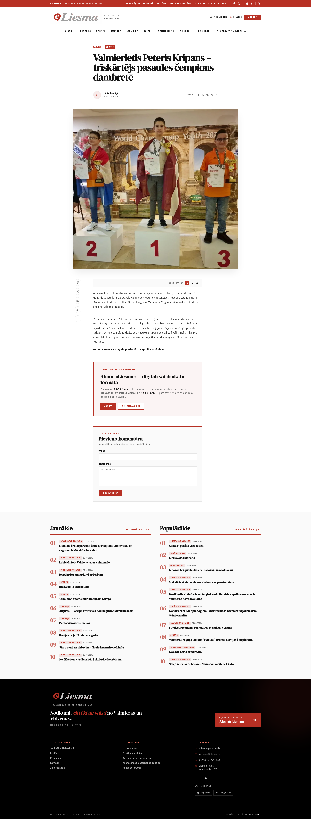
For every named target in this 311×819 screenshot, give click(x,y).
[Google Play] (252, 3)
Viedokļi (185, 31)
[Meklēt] (258, 3)
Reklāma (162, 3)
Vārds (102, 451)
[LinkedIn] (207, 95)
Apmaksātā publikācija (231, 31)
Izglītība (132, 31)
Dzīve (147, 31)
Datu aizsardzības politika (137, 758)
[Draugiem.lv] (212, 95)
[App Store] (247, 3)
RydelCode (255, 814)
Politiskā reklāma (180, 3)
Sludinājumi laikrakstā (139, 3)
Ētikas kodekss (130, 748)
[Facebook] (234, 3)
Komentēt (108, 493)
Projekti (203, 31)
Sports (100, 31)
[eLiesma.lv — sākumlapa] (76, 17)
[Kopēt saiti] (216, 95)
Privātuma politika (132, 753)
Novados (85, 31)
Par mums (55, 758)
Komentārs (105, 464)
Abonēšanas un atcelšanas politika (141, 763)
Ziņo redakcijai (217, 3)
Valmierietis (166, 31)
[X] (239, 3)
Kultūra (116, 31)
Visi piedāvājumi (131, 406)
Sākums (97, 47)
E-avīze (237, 17)
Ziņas (68, 31)
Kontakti (200, 3)
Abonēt (252, 17)
